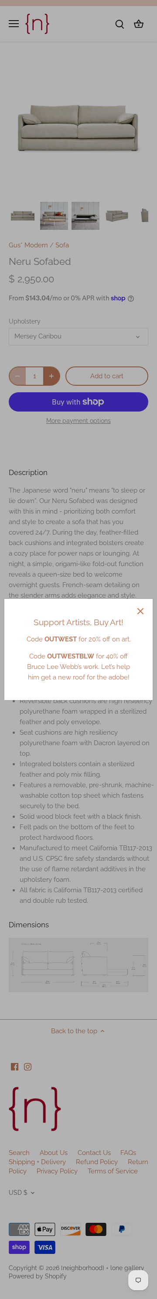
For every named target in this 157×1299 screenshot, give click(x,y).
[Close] (140, 611)
